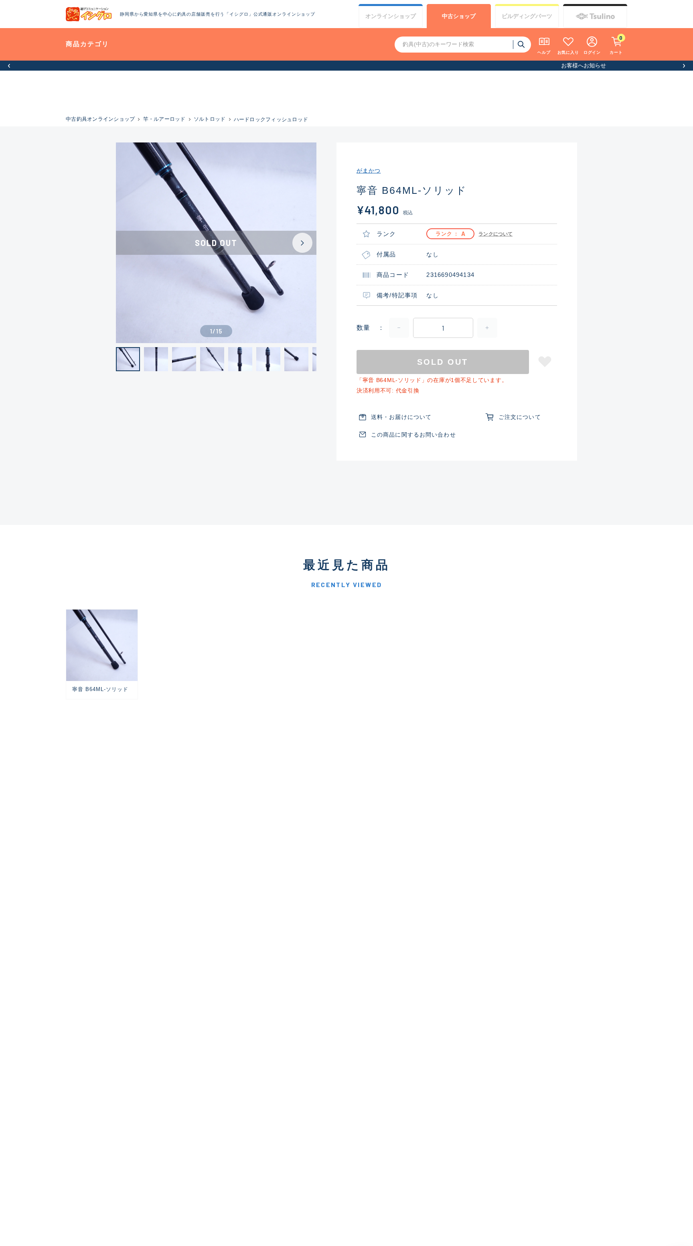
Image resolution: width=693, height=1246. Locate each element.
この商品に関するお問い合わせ (413, 434)
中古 (459, 16)
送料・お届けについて (401, 417)
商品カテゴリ (87, 44)
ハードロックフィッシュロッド (271, 119)
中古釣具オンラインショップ (100, 119)
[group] (102, 654)
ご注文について (519, 417)
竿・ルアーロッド (164, 119)
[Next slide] (302, 243)
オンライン (390, 16)
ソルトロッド (210, 119)
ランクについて (495, 234)
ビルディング (527, 16)
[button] (9, 66)
